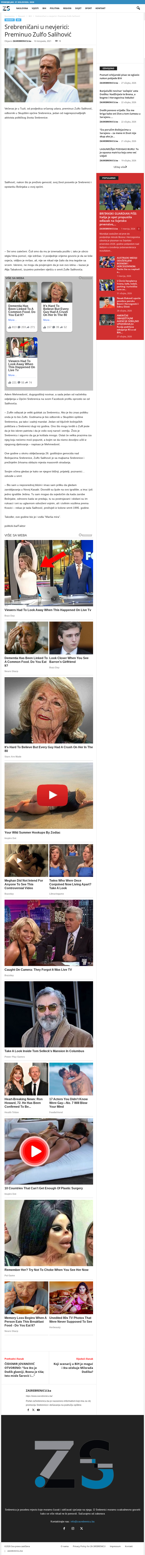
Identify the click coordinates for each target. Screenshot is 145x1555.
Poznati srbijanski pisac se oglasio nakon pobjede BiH (119, 76)
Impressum (115, 1546)
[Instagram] (73, 1528)
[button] (138, 8)
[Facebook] (28, 1410)
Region (67, 8)
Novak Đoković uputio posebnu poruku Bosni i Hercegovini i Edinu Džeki (128, 302)
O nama (65, 1546)
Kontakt (100, 8)
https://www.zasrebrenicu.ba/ (39, 1396)
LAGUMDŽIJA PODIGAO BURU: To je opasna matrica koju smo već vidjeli (119, 152)
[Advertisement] (49, 150)
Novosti (21, 16)
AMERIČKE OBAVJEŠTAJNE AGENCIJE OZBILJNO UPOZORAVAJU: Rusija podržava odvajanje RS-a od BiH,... (128, 324)
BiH (44, 8)
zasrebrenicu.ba (15, 1550)
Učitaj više (119, 167)
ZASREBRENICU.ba (22, 41)
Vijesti (35, 8)
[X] (33, 1410)
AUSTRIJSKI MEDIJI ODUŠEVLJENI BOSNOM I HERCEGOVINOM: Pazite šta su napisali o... (128, 265)
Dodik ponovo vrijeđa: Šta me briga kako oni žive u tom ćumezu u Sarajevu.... (120, 114)
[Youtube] (38, 1410)
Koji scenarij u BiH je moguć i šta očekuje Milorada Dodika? (73, 1368)
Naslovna (22, 8)
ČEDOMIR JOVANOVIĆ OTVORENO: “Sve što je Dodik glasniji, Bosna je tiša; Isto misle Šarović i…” (24, 1370)
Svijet (78, 8)
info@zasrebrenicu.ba (82, 1521)
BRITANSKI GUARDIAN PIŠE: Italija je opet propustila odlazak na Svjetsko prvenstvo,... (118, 219)
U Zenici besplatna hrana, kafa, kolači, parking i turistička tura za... (127, 285)
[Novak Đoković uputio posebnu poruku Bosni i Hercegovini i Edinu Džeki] (107, 302)
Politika (54, 8)
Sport (88, 8)
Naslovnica (10, 16)
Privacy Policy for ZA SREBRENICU (89, 1546)
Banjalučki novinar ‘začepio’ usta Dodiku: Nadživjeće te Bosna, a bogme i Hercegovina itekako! (119, 94)
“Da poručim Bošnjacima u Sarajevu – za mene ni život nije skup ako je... (118, 133)
